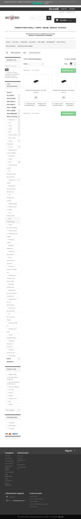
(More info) (15, 77)
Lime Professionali (10, 214)
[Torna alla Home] (7, 53)
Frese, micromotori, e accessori (11, 260)
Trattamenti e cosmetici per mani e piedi (11, 278)
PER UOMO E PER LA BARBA (25, 46)
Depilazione (12, 119)
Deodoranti (11, 156)
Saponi (10, 159)
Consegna (11, 422)
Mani (9, 132)
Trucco (10, 147)
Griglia (71, 65)
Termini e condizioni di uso (21, 460)
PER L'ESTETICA (61, 42)
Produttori (11, 369)
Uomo (10, 126)
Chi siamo (11, 428)
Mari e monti (12, 138)
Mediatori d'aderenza (10, 247)
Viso (9, 123)
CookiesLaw (21, 464)
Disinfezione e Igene (12, 330)
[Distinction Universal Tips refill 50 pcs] (63, 81)
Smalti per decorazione (10, 253)
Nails (9, 162)
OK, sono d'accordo (37, 3)
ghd (9, 401)
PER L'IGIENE (41, 42)
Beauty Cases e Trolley (12, 208)
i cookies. (20, 2)
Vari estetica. (12, 356)
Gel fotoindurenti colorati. (10, 197)
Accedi (54, 8)
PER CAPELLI (32, 42)
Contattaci (72, 9)
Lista (75, 65)
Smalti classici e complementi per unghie (12, 233)
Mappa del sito (71, 12)
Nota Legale (11, 425)
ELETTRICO (16, 42)
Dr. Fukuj (11, 389)
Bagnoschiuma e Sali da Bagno (12, 151)
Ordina (26, 64)
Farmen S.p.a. (12, 398)
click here (60, 517)
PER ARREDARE (51, 42)
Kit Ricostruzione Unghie (11, 317)
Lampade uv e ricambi (12, 181)
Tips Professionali (10, 220)
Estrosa (10, 392)
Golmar (10, 404)
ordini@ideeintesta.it (19, 500)
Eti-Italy (10, 395)
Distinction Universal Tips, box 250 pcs (36, 91)
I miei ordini (33, 496)
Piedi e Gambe (12, 135)
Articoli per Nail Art (12, 324)
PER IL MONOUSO (11, 46)
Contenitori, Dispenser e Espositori (11, 344)
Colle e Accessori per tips (12, 226)
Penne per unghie (10, 241)
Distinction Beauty (13, 387)
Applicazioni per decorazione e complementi (12, 293)
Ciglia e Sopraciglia (10, 142)
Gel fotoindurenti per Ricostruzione (11, 174)
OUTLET (8, 42)
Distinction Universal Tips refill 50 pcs (64, 91)
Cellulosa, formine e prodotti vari (12, 269)
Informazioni (12, 417)
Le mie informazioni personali (39, 504)
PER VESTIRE (24, 42)
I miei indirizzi (34, 501)
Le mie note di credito (36, 499)
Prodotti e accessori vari (11, 351)
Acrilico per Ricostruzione (11, 309)
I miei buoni (33, 506)
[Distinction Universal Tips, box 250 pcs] (35, 81)
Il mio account (36, 493)
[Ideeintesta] (16, 18)
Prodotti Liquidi (12, 204)
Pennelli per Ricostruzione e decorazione (11, 189)
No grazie (46, 3)
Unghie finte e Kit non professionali (11, 302)
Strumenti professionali (10, 286)
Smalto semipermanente (11, 336)
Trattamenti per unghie (12, 166)
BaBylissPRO (12, 374)
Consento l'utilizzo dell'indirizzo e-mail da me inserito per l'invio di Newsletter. (12, 75)
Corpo (10, 129)
